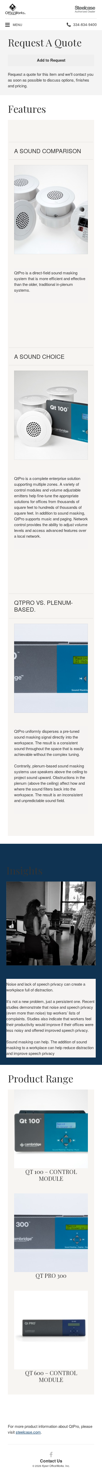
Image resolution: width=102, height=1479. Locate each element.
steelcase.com (28, 1432)
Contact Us (51, 1461)
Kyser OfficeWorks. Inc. (56, 1466)
